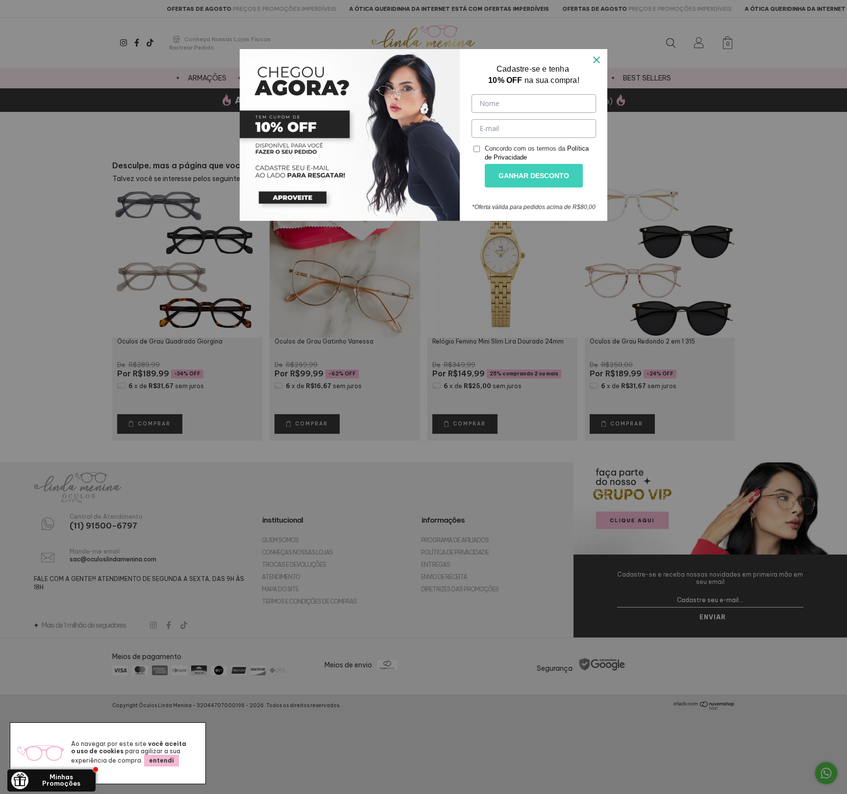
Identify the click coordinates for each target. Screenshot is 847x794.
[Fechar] (596, 59)
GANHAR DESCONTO (533, 176)
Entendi (161, 760)
